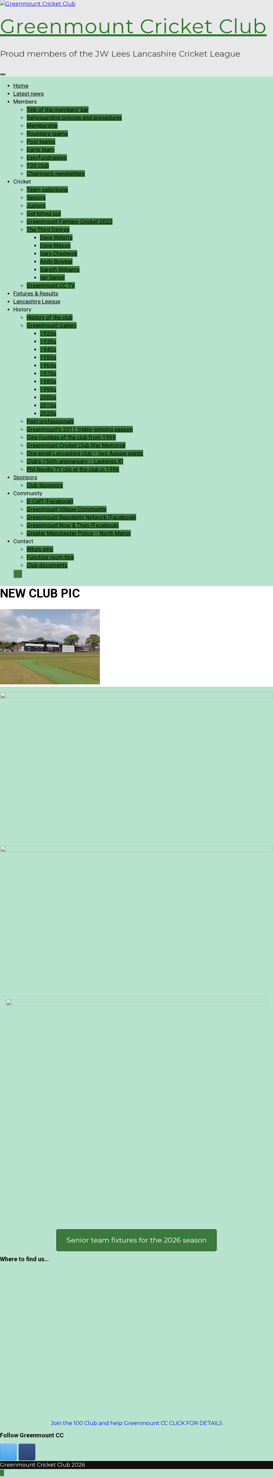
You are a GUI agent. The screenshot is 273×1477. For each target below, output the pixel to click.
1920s (48, 333)
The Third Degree (48, 229)
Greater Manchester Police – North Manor (79, 533)
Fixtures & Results (35, 293)
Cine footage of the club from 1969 (71, 437)
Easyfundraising (47, 157)
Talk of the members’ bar (58, 109)
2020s (48, 413)
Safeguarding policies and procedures (74, 117)
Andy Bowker (56, 261)
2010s (48, 405)
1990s (48, 389)
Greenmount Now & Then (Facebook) (73, 525)
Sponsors (25, 477)
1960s (48, 365)
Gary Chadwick (58, 253)
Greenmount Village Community (67, 509)
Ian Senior (52, 277)
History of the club (50, 317)
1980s (48, 381)
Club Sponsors (45, 485)
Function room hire (50, 557)
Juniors (36, 205)
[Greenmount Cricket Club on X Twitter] (8, 1452)
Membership (42, 125)
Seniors (36, 197)
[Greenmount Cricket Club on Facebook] (27, 1452)
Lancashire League (36, 301)
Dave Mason (55, 245)
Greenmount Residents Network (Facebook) (81, 517)
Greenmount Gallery (52, 325)
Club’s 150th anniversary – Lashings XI (75, 461)
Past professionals (50, 421)
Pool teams (41, 141)
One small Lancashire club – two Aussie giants (85, 453)
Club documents (47, 565)
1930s (48, 341)
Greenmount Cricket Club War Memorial (76, 445)
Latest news (28, 93)
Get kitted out (44, 213)
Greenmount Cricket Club (133, 26)
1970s (48, 373)
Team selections (47, 189)
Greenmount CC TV (51, 285)
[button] (136, 1240)
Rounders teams (47, 133)
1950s (48, 357)
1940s (48, 349)
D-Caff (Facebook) (50, 501)
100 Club (38, 165)
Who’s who (40, 549)
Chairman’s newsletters (56, 173)
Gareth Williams (60, 269)
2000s (48, 397)
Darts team (41, 149)
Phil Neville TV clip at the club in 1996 (73, 469)
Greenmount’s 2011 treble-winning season (80, 429)
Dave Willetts (56, 237)
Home (20, 85)
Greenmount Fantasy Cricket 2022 (70, 221)
